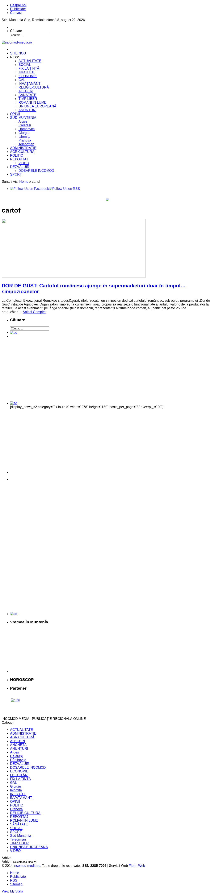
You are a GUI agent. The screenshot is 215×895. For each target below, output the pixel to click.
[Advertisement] (39, 371)
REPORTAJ (19, 159)
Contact (16, 13)
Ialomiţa (24, 136)
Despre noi (18, 5)
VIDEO (23, 163)
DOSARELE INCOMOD (36, 170)
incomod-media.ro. (27, 865)
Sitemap (16, 884)
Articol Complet (34, 312)
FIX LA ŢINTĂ (28, 68)
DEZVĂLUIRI (20, 167)
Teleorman (26, 144)
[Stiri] (15, 700)
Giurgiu (23, 133)
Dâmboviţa (26, 129)
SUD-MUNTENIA (23, 117)
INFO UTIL (26, 72)
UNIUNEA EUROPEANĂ (37, 106)
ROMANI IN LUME (32, 102)
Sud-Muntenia (20, 835)
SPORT (16, 174)
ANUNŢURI (27, 110)
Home (23, 181)
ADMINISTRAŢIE (23, 148)
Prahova (24, 140)
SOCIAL (24, 64)
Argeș (22, 121)
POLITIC (16, 155)
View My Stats (12, 891)
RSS (13, 880)
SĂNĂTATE (27, 95)
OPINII (15, 114)
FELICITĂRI (19, 775)
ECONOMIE (27, 76)
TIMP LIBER (27, 98)
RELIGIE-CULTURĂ (33, 87)
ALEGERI (25, 91)
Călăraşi (24, 125)
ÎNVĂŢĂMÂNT (29, 83)
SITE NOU (18, 53)
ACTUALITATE (29, 61)
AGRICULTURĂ (22, 151)
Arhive (6, 861)
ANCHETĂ (18, 745)
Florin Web (137, 865)
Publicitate (18, 9)
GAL (21, 80)
